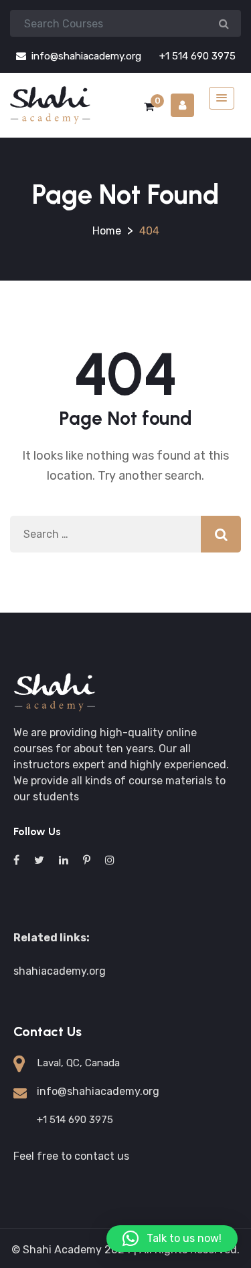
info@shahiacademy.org (85, 56)
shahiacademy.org (59, 971)
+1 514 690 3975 (196, 56)
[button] (172, 1238)
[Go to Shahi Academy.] (106, 230)
